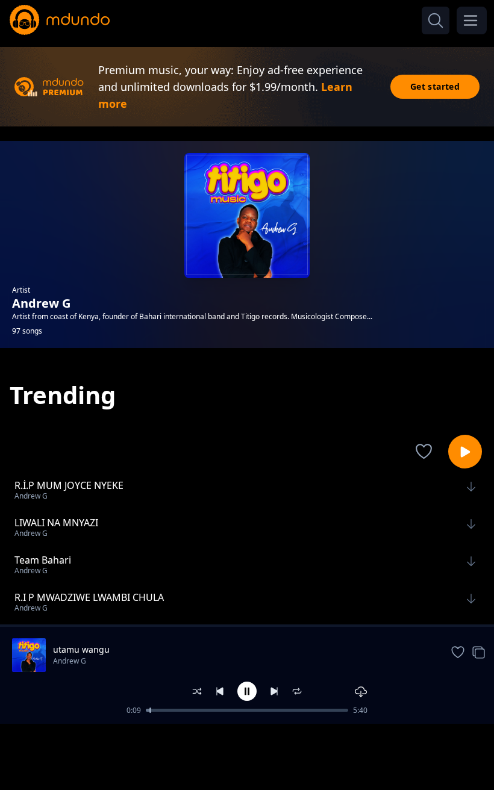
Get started (435, 86)
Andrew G (69, 661)
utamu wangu (81, 649)
